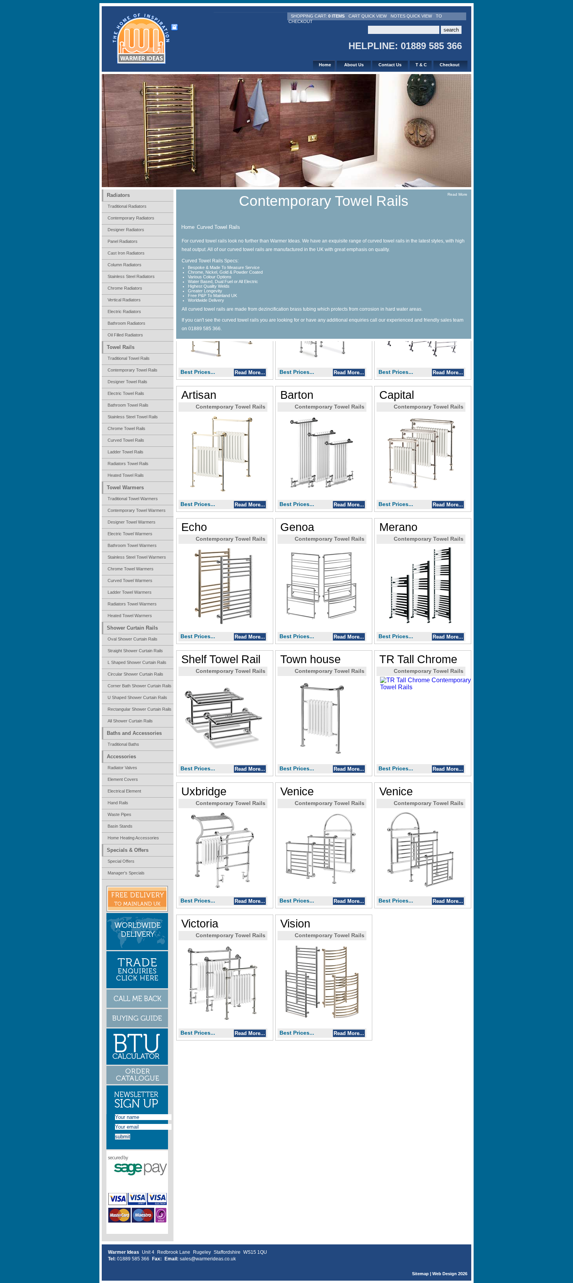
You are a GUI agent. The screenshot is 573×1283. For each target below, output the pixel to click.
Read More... (250, 372)
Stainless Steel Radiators (131, 276)
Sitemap (420, 1273)
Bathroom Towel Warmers (132, 545)
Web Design (444, 1273)
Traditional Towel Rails (129, 358)
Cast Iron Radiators (126, 253)
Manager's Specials (126, 873)
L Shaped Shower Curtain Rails (137, 662)
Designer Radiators (126, 229)
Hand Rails (118, 802)
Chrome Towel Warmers (131, 568)
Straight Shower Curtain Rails (135, 650)
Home (188, 227)
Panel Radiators (123, 241)
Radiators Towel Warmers (132, 604)
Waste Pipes (119, 814)
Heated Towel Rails (126, 475)
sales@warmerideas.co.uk (208, 1259)
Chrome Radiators (125, 288)
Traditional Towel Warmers (133, 498)
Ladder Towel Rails (125, 451)
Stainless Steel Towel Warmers (137, 557)
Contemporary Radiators (131, 218)
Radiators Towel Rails (128, 463)
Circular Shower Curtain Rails (135, 674)
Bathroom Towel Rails (128, 405)
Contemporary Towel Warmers (137, 510)
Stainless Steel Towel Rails (133, 416)
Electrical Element (124, 791)
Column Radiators (124, 264)
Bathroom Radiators (126, 323)
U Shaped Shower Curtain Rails (137, 697)
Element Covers (123, 779)
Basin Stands (120, 826)
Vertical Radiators (124, 299)
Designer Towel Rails (127, 381)
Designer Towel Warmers (132, 522)
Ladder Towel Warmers (130, 592)
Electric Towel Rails (126, 393)
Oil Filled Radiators (125, 335)
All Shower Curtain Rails (130, 720)
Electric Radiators (124, 311)
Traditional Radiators (127, 206)
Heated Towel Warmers (130, 615)
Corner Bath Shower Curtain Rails (140, 685)
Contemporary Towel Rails (132, 370)
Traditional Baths (123, 744)
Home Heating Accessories (133, 837)
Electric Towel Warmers (130, 533)
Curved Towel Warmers (130, 580)
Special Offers (121, 861)
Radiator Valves (122, 767)
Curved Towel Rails (218, 227)
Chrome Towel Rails (126, 428)
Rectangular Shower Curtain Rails (140, 709)
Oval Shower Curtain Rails (132, 639)
